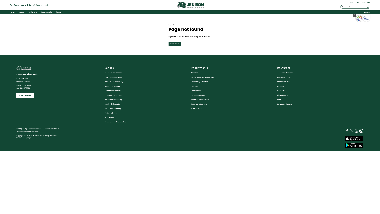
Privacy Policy (21, 129)
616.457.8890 (27, 85)
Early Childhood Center (114, 77)
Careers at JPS (283, 86)
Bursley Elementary (112, 86)
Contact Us (25, 95)
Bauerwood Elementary (114, 82)
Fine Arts (194, 86)
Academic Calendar (285, 73)
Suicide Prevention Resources (27, 131)
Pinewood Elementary (113, 95)
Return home (174, 44)
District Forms (282, 95)
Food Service (196, 91)
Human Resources (198, 95)
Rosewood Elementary (113, 99)
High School (109, 117)
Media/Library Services (200, 99)
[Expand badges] (354, 15)
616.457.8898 (25, 88)
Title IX (56, 129)
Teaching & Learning (199, 104)
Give (357, 3)
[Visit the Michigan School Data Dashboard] (366, 18)
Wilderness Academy (113, 108)
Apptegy (28, 138)
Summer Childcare (284, 104)
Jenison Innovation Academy (116, 122)
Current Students (35, 5)
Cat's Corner (282, 91)
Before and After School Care (202, 77)
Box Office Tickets (284, 77)
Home (12, 12)
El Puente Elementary (113, 91)
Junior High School (112, 113)
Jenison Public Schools (113, 73)
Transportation (197, 108)
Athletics (194, 73)
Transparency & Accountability (40, 129)
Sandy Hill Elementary (113, 104)
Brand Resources (283, 82)
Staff (46, 5)
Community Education (199, 82)
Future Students (20, 5)
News (279, 99)
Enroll (351, 3)
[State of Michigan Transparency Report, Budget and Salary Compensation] (359, 18)
